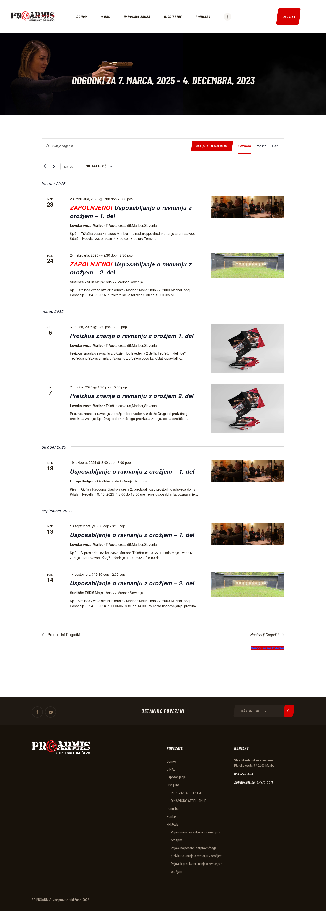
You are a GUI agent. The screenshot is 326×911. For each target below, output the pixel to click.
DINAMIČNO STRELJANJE (188, 801)
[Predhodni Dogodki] (44, 166)
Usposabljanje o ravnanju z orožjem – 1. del (131, 211)
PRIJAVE (172, 824)
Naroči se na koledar (267, 648)
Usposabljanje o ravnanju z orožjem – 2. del (131, 268)
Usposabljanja (176, 777)
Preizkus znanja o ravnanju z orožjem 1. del (132, 335)
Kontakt (172, 816)
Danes (68, 166)
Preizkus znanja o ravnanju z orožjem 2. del (132, 396)
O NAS (171, 769)
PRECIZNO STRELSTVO (186, 793)
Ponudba (173, 809)
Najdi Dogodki (212, 146)
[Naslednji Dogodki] (54, 166)
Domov (171, 761)
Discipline (173, 785)
